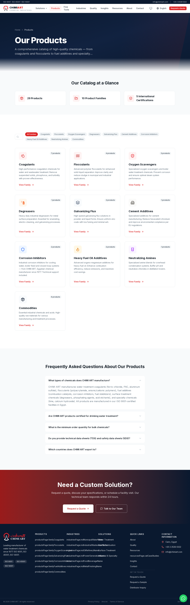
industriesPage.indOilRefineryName (83, 550)
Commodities (78, 139)
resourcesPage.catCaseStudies (144, 556)
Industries (81, 8)
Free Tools (66, 8)
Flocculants (59, 134)
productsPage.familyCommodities (50, 572)
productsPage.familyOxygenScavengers (53, 550)
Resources (117, 8)
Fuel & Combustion (106, 545)
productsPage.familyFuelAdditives (50, 566)
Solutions (40, 8)
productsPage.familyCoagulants (49, 539)
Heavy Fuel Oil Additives (37, 139)
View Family (25, 185)
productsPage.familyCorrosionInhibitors (53, 561)
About (129, 8)
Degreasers (95, 134)
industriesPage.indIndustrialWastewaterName (87, 545)
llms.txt (105, 602)
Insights (104, 8)
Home (17, 30)
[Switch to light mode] (151, 8)
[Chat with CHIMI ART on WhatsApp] (183, 598)
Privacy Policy (93, 602)
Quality (93, 8)
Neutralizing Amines (59, 139)
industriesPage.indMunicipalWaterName (85, 539)
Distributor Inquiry (138, 587)
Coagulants (45, 134)
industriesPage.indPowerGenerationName (86, 556)
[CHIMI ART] (14, 537)
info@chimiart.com (160, 2)
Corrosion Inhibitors (149, 134)
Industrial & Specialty (107, 556)
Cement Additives (129, 134)
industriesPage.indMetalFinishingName (84, 566)
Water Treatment (106, 539)
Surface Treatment (106, 550)
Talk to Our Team (113, 508)
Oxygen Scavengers (76, 134)
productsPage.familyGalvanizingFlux (51, 556)
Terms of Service (117, 602)
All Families (31, 134)
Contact (140, 8)
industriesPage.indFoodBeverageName (85, 561)
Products (55, 8)
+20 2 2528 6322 (180, 2)
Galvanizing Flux (110, 134)
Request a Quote (178, 8)
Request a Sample (138, 582)
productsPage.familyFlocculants (49, 545)
